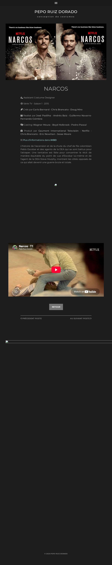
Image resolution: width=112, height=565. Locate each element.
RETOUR (56, 307)
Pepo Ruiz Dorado (56, 11)
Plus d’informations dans (40, 140)
